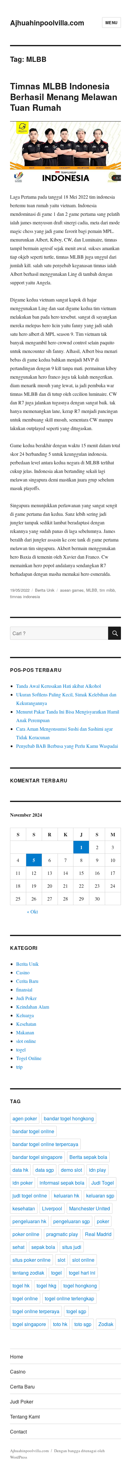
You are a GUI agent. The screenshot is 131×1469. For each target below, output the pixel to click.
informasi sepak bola (62, 1182)
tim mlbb (107, 590)
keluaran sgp (100, 1195)
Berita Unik (45, 590)
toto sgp (82, 1324)
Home (16, 1356)
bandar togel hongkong (69, 1118)
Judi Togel (102, 1182)
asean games (72, 590)
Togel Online (28, 1058)
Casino (23, 972)
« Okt (32, 911)
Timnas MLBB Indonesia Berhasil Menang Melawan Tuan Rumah (63, 97)
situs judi (71, 1246)
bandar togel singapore (37, 1156)
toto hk (60, 1324)
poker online (25, 1234)
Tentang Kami (25, 1416)
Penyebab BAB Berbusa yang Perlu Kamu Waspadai (67, 746)
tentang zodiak (28, 1272)
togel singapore (29, 1324)
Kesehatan (26, 1024)
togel (21, 1049)
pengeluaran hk (29, 1221)
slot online (26, 1041)
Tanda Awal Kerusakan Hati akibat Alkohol (58, 686)
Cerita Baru (27, 981)
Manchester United (89, 1208)
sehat (18, 1246)
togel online (25, 1298)
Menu (111, 22)
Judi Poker (26, 998)
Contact (18, 1431)
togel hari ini (82, 1272)
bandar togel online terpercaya (45, 1144)
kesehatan (23, 1208)
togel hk (21, 1285)
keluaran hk (66, 1195)
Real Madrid (98, 1234)
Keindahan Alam (32, 1006)
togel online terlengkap (69, 1298)
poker (103, 1221)
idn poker (22, 1182)
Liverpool (52, 1208)
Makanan (25, 1032)
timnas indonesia (25, 596)
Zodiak (105, 1324)
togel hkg (46, 1285)
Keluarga (25, 1015)
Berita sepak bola (88, 1156)
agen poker (24, 1118)
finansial (24, 989)
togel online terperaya (35, 1311)
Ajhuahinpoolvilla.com (47, 22)
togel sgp (76, 1311)
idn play (97, 1169)
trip (19, 1066)
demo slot (71, 1169)
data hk (20, 1169)
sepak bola (43, 1246)
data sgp (44, 1169)
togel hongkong (80, 1285)
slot (61, 1259)
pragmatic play (62, 1234)
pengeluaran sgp (71, 1221)
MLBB (91, 590)
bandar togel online (33, 1131)
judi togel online (29, 1195)
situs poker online (31, 1259)
